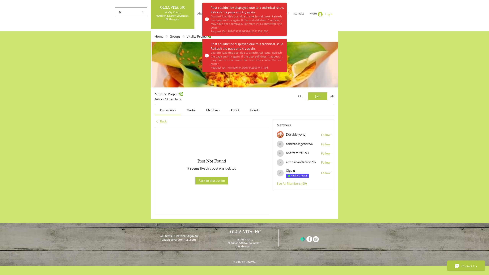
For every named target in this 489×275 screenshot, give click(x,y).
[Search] (299, 96)
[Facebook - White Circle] (309, 239)
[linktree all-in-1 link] (303, 239)
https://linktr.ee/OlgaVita (181, 236)
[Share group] (332, 96)
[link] (168, 110)
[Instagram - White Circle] (316, 239)
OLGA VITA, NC (172, 7)
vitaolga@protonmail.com (179, 239)
